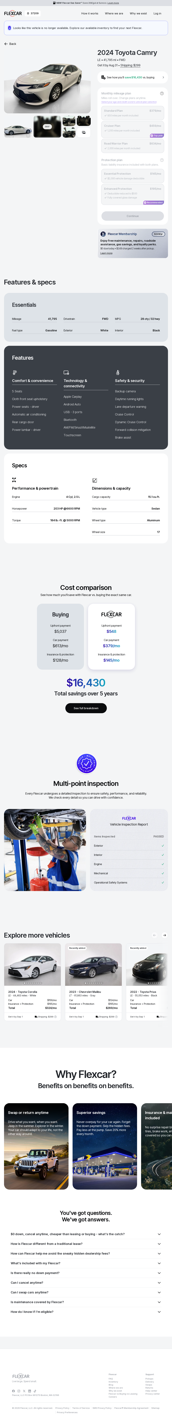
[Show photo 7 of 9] (37, 983)
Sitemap (155, 1408)
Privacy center (152, 1394)
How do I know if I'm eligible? (32, 1312)
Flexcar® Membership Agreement (131, 1408)
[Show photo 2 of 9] (27, 983)
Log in (157, 13)
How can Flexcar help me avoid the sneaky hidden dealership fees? (60, 1253)
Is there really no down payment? (35, 1273)
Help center (151, 1391)
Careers (113, 1397)
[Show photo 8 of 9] (39, 983)
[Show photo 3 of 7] (153, 983)
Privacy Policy (62, 1408)
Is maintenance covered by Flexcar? (37, 1302)
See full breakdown (86, 708)
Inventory (113, 1381)
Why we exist (138, 13)
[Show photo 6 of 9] (35, 983)
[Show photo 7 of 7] (161, 983)
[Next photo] (55, 964)
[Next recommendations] (164, 935)
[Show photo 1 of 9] (25, 983)
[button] (32, 982)
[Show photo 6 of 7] (159, 983)
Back (12, 44)
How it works (89, 13)
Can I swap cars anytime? (29, 1292)
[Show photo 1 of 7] (148, 983)
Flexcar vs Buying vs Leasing (123, 1394)
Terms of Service (81, 1408)
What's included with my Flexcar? (35, 1263)
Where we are (114, 13)
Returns (149, 1388)
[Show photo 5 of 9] (33, 983)
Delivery (149, 1381)
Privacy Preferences (67, 1412)
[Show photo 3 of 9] (29, 983)
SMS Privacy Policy (102, 1408)
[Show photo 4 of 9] (31, 983)
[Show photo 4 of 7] (155, 983)
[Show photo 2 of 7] (150, 983)
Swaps (148, 1385)
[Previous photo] (9, 964)
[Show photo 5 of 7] (157, 983)
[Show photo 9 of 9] (41, 983)
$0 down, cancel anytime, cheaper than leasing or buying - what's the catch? (68, 1234)
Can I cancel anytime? (27, 1282)
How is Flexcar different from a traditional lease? (46, 1244)
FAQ (111, 1378)
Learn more (113, 3)
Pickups (149, 1378)
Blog (111, 1385)
